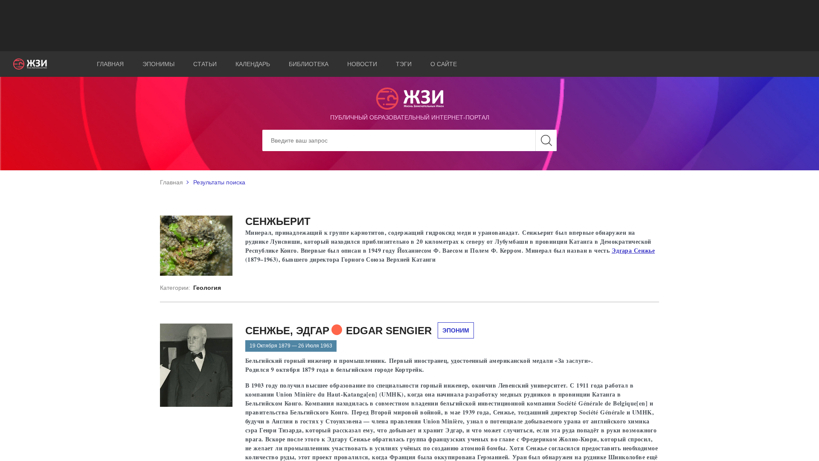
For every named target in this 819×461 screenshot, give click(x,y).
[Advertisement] (409, 25)
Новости (362, 64)
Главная (110, 64)
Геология (207, 287)
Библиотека (308, 64)
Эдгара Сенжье (633, 250)
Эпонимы (158, 64)
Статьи (205, 64)
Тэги (404, 64)
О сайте (443, 64)
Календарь (252, 64)
